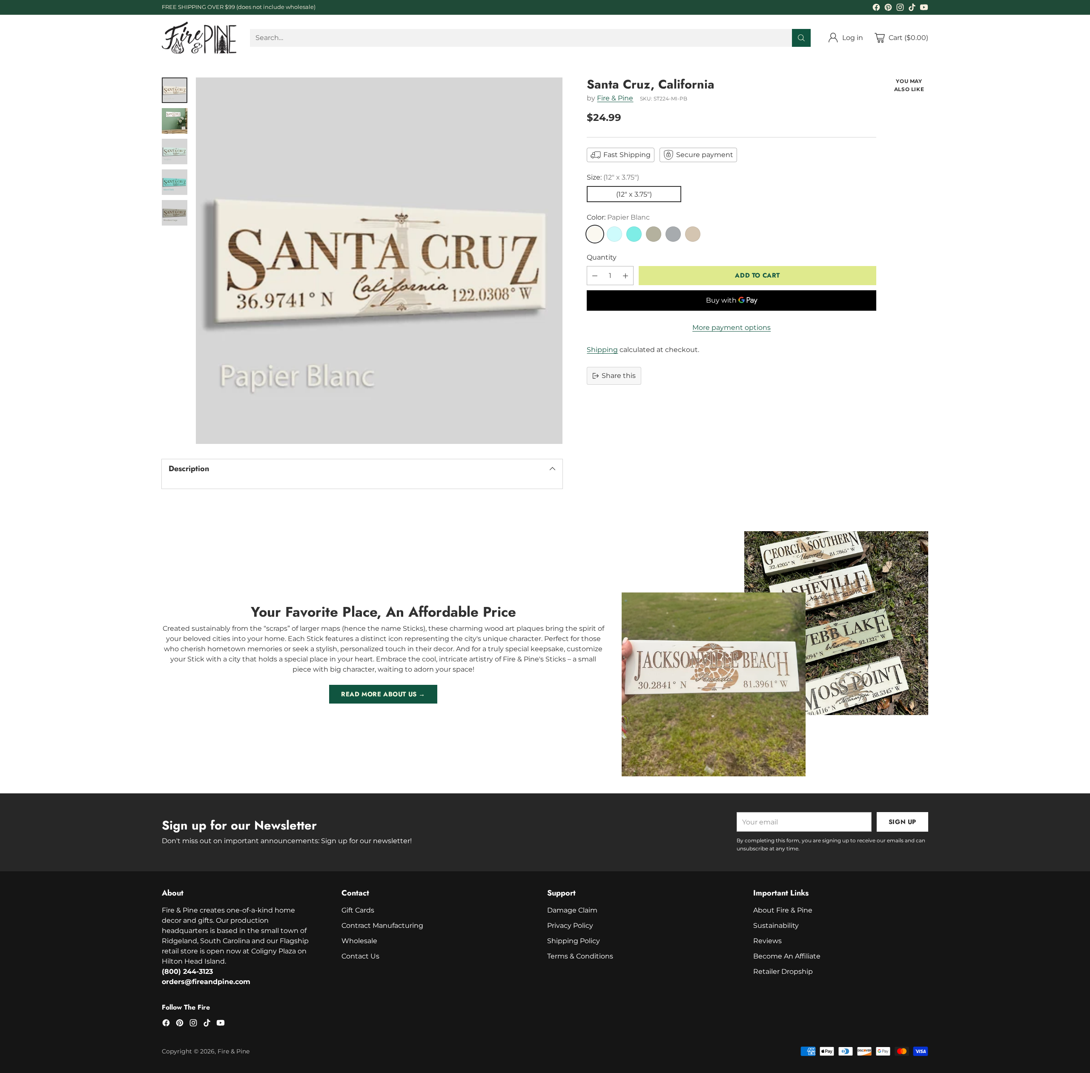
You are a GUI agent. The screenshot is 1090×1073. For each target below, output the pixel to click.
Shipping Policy (573, 941)
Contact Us (360, 956)
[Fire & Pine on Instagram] (900, 8)
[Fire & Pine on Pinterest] (888, 8)
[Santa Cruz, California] (379, 260)
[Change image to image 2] (174, 121)
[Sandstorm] (693, 234)
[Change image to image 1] (174, 90)
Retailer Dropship (783, 971)
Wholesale (359, 941)
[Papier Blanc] (595, 234)
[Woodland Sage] (653, 234)
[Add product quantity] (625, 275)
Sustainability (776, 925)
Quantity (602, 257)
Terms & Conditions (580, 956)
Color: (618, 217)
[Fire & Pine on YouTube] (924, 8)
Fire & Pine (615, 98)
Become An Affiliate (786, 956)
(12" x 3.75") (634, 194)
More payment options (731, 327)
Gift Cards (357, 910)
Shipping (602, 350)
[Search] (801, 38)
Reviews (767, 941)
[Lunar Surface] (673, 234)
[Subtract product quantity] (594, 275)
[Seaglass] (614, 234)
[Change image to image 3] (174, 151)
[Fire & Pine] (199, 38)
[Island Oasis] (634, 234)
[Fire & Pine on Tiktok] (912, 8)
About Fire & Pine (782, 910)
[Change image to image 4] (174, 182)
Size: (613, 177)
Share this (619, 376)
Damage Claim (572, 910)
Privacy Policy (570, 925)
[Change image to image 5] (174, 213)
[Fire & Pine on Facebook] (876, 8)
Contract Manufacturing (382, 925)
